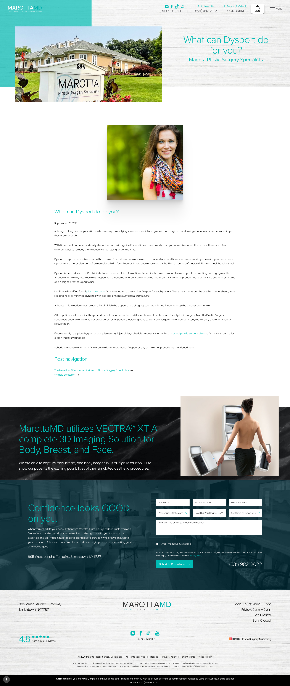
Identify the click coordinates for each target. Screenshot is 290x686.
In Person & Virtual (235, 6)
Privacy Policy (196, 555)
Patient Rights (188, 656)
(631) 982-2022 (206, 11)
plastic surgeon (95, 291)
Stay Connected (175, 11)
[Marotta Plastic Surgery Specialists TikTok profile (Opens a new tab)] (177, 6)
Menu (279, 8)
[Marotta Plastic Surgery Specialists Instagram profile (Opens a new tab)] (167, 7)
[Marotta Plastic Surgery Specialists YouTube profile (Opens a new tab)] (183, 7)
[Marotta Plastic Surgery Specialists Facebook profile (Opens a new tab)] (171, 7)
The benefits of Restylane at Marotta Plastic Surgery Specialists (91, 370)
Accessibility (205, 656)
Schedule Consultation (172, 564)
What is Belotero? (64, 374)
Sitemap (154, 656)
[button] (6, 679)
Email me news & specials (176, 544)
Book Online (235, 11)
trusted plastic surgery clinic (188, 333)
